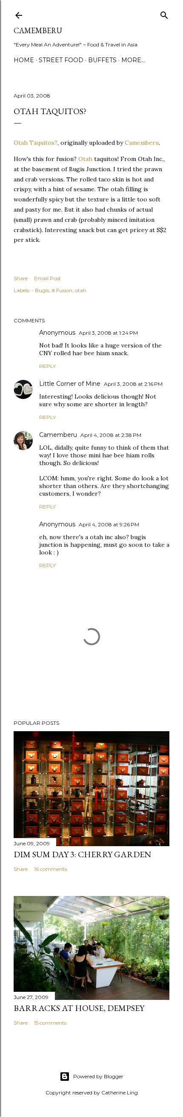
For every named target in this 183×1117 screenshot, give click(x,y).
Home (24, 60)
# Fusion (61, 290)
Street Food (61, 60)
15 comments (50, 1022)
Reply (47, 366)
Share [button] (21, 278)
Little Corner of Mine (69, 384)
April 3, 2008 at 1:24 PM (108, 333)
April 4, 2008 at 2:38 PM (110, 435)
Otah (85, 159)
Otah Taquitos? (35, 142)
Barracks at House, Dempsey (79, 1008)
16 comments (50, 869)
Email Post (47, 278)
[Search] (164, 13)
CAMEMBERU (38, 30)
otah (80, 290)
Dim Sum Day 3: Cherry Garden (82, 854)
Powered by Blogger (98, 1076)
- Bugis (40, 290)
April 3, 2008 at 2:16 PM (133, 384)
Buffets (102, 60)
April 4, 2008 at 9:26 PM (109, 524)
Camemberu (142, 142)
